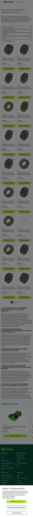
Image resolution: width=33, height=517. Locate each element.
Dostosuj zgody (16, 513)
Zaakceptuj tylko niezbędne (16, 507)
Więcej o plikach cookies (8, 498)
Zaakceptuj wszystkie (16, 501)
